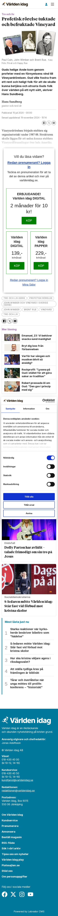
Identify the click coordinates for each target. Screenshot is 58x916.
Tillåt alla (29, 496)
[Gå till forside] (15, 4)
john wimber (12, 309)
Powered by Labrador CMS (29, 911)
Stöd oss (7, 870)
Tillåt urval (29, 505)
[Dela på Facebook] (44, 123)
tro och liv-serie (14, 298)
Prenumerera (10, 825)
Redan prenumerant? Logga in (29, 280)
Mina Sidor (29, 284)
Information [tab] (29, 408)
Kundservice (10, 820)
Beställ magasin (12, 837)
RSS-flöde (8, 842)
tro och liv (11, 314)
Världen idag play (13, 859)
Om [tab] (47, 408)
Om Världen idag (12, 814)
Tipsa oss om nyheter (15, 854)
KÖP (29, 220)
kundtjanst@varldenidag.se (17, 780)
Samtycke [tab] (10, 408)
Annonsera (8, 831)
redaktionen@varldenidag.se (18, 790)
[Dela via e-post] (54, 123)
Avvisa (29, 513)
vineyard (46, 309)
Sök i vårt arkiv (11, 848)
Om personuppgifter (14, 876)
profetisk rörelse (40, 298)
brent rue (30, 309)
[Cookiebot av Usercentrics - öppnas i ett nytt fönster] (42, 400)
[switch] (51, 466)
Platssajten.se (11, 865)
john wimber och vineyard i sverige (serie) (26, 304)
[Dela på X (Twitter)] (49, 123)
